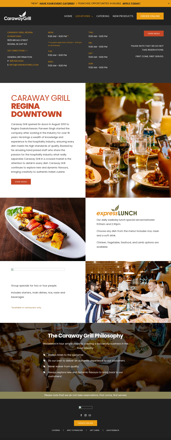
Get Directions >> (17, 50)
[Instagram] (85, 415)
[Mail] (90, 415)
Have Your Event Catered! (57, 3)
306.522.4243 (16, 60)
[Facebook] (81, 415)
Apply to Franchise (75, 430)
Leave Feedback (112, 430)
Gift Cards (94, 430)
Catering (56, 430)
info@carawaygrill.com (23, 64)
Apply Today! (131, 3)
